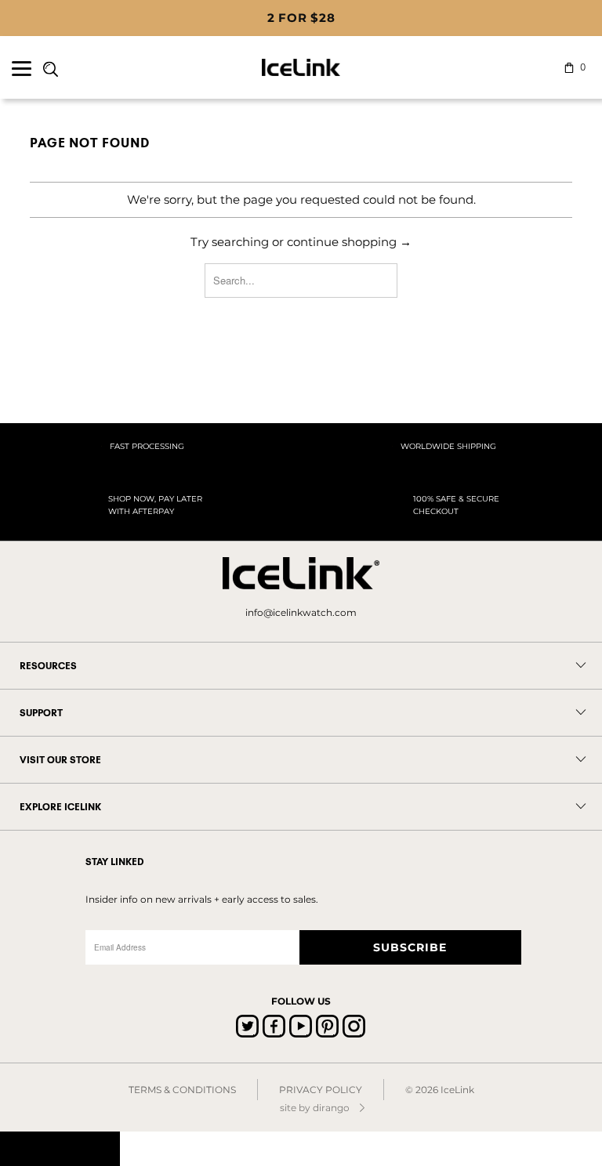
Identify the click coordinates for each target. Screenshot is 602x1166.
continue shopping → (349, 241)
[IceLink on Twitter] (247, 1026)
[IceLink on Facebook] (274, 1026)
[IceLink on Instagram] (354, 1026)
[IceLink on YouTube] (300, 1026)
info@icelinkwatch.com (301, 612)
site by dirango (315, 1107)
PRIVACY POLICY (320, 1089)
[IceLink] (301, 67)
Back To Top (60, 1149)
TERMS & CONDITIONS (182, 1089)
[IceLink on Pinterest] (327, 1026)
